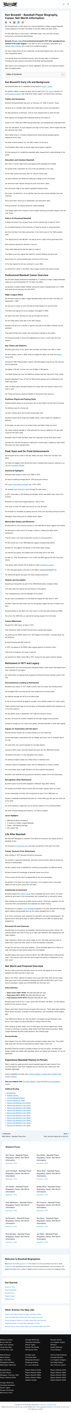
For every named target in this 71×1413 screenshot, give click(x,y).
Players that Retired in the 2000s (19, 1108)
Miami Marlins (5, 1357)
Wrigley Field (56, 1074)
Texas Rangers (55, 1350)
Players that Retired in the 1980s (19, 1113)
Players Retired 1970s (58, 1370)
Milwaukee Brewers (32, 1360)
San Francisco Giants (58, 1365)
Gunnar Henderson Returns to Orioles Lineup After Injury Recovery (25, 1320)
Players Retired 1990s (33, 1375)
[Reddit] (23, 22)
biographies (8, 1266)
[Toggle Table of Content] (62, 74)
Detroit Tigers (5, 1388)
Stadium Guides (12, 1095)
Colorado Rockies (56, 1357)
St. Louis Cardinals (32, 1365)
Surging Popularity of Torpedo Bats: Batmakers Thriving (22, 1323)
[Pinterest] (14, 22)
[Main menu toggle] (63, 4)
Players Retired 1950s (58, 1375)
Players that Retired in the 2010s (19, 1105)
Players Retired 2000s (33, 1372)
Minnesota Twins (6, 1393)
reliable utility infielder (13, 46)
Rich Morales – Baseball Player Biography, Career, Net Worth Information (18, 1236)
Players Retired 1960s (58, 1372)
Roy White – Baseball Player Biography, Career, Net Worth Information (48, 1157)
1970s (15, 1163)
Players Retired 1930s (58, 1380)
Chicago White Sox (7, 1383)
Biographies (11, 1093)
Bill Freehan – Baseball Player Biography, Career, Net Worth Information (48, 1205)
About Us (43, 1405)
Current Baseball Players (16, 1098)
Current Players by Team (16, 1100)
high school (49, 91)
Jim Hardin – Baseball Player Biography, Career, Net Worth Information (17, 1189)
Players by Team (10, 1287)
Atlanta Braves (5, 1355)
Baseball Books (9, 1293)
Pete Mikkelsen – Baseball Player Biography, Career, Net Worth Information (19, 1205)
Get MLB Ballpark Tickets (32, 1081)
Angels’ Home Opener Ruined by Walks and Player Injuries (23, 1314)
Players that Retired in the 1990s (19, 1110)
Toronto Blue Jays (6, 1350)
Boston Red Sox (6, 1342)
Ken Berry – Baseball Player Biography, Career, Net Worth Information (48, 1220)
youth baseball (28, 909)
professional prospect (13, 94)
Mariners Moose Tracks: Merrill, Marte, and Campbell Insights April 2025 (27, 1326)
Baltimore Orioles (6, 1340)
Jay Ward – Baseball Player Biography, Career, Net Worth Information (48, 1236)
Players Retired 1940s (58, 1377)
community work (22, 846)
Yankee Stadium (35, 1074)
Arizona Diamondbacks (58, 1355)
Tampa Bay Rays (6, 1347)
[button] (68, 4)
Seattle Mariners (56, 1347)
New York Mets (5, 1360)
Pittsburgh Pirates (31, 1362)
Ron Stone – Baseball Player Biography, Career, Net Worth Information (17, 1157)
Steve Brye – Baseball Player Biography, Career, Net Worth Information (48, 1173)
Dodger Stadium (11, 1076)
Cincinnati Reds (31, 1357)
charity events (25, 894)
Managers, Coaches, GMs (9, 1375)
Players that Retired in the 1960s (19, 1118)
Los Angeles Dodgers (58, 1360)
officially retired (17, 41)
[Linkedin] (18, 22)
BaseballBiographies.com (20, 1264)
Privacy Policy (52, 1405)
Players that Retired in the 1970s (19, 1115)
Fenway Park (46, 1074)
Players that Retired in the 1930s (19, 1125)
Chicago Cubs (30, 1355)
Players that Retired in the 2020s (19, 1103)
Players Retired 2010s (33, 1370)
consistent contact (47, 565)
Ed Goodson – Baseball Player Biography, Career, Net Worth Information (18, 1220)
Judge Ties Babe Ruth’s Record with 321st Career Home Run (24, 1317)
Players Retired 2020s (8, 1377)
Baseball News (9, 1299)
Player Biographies (10, 1290)
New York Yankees (7, 1345)
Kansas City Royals (7, 1390)
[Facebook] (6, 22)
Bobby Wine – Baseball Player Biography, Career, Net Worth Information (49, 1189)
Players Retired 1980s (33, 1377)
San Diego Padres (56, 1362)
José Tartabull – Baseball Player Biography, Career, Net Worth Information (18, 1173)
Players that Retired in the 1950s (19, 1120)
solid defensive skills (21, 489)
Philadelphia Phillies (7, 1362)
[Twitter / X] (10, 22)
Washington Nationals (8, 1365)
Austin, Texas (47, 86)
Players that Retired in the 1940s (19, 1123)
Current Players (5, 1372)
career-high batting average (18, 484)
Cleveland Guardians (7, 1385)
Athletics (53, 1345)
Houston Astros (56, 1340)
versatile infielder (18, 465)
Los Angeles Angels (57, 1342)
